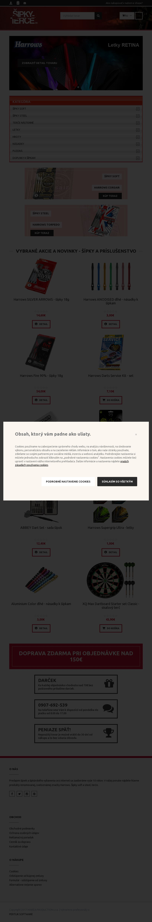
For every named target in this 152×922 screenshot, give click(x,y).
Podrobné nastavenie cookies (68, 481)
